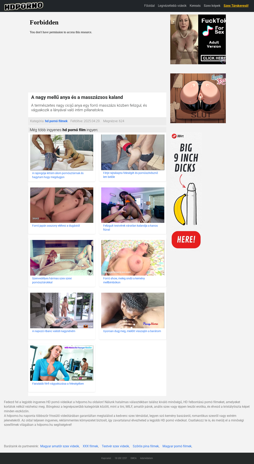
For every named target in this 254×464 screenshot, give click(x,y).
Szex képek (212, 6)
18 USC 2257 (121, 458)
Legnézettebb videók (172, 6)
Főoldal (149, 6)
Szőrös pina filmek (146, 446)
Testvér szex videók (115, 446)
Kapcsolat (106, 458)
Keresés (195, 6)
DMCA (134, 458)
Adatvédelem (146, 458)
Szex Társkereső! (236, 6)
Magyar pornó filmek (177, 446)
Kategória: (37, 121)
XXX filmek (90, 446)
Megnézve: (110, 121)
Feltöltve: (76, 121)
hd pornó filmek (56, 121)
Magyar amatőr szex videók (59, 446)
